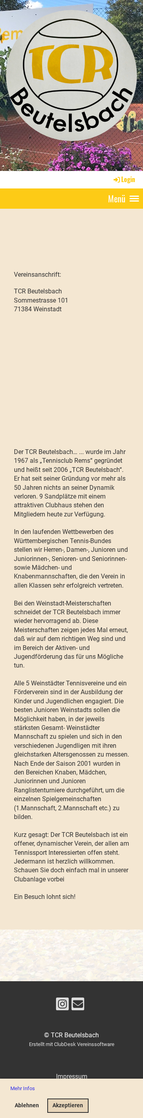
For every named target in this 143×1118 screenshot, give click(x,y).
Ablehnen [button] (27, 1105)
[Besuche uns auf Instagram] (62, 1005)
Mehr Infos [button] (22, 1088)
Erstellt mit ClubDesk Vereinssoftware (71, 1044)
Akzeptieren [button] (67, 1105)
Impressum (71, 1076)
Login (128, 179)
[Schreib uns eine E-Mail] (78, 1005)
